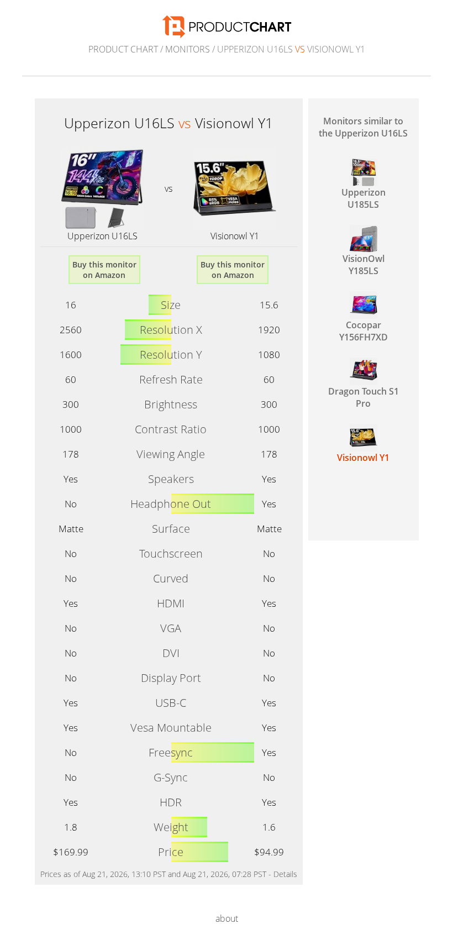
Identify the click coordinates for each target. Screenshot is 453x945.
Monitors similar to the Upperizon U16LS (363, 127)
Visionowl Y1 (234, 236)
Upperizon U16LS (102, 236)
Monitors (187, 49)
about (226, 918)
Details (285, 874)
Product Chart (123, 49)
